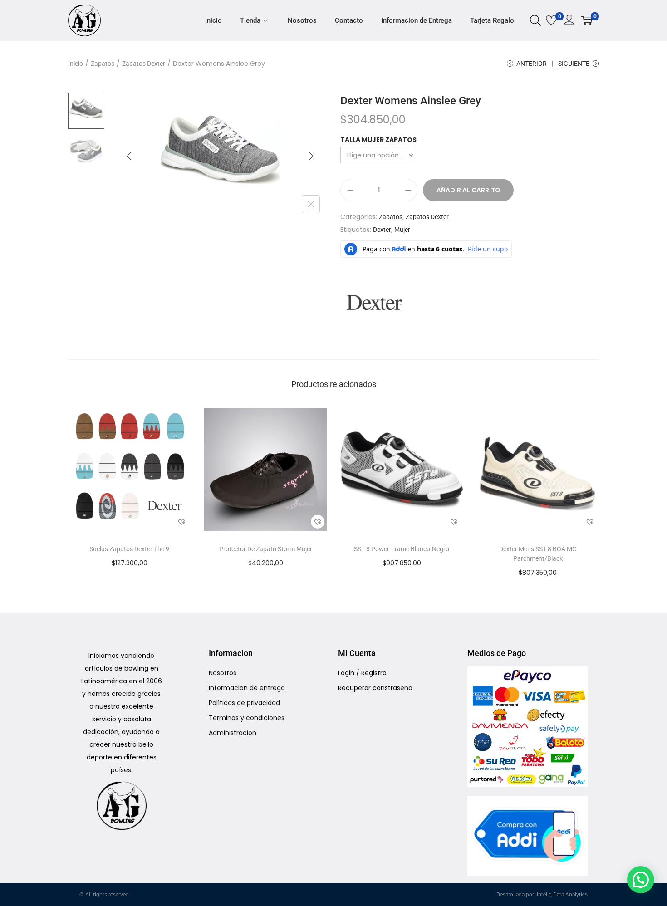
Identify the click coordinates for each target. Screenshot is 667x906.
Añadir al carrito (468, 190)
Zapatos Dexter (143, 63)
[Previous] (129, 156)
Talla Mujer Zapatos (378, 139)
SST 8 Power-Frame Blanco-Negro (401, 549)
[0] (551, 20)
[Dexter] (374, 303)
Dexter (382, 229)
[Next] (310, 156)
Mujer (402, 229)
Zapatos (102, 63)
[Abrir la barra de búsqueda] (535, 20)
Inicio (75, 63)
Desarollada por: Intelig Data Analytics (542, 894)
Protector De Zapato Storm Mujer (265, 549)
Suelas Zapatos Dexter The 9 (129, 549)
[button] (181, 522)
